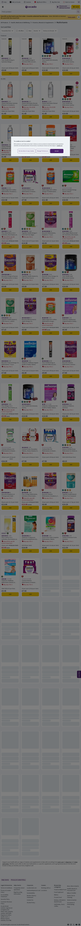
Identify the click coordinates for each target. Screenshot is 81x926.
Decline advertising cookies (26, 151)
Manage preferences (42, 151)
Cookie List (59, 145)
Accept (57, 151)
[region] (40, 146)
